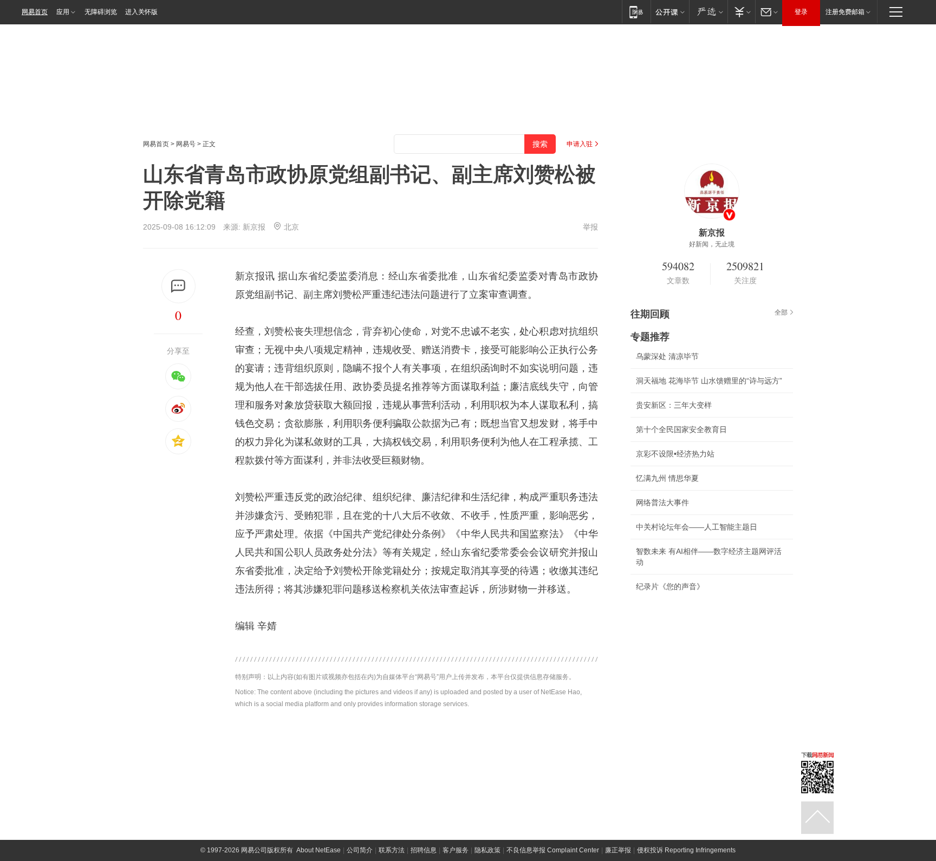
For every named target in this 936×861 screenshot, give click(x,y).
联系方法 (392, 850)
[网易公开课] (670, 11)
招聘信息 (424, 850)
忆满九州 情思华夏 (667, 478)
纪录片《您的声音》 (670, 586)
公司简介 (360, 850)
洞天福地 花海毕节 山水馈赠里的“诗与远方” (709, 380)
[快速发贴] (178, 286)
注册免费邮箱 (845, 12)
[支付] (741, 11)
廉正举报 (618, 850)
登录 (801, 12)
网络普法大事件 (662, 502)
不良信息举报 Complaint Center (552, 850)
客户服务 (456, 850)
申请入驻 (580, 144)
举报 (590, 227)
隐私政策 (487, 850)
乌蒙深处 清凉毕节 (667, 356)
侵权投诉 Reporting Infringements (686, 850)
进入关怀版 (141, 12)
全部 (781, 312)
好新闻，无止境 (711, 244)
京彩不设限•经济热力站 (675, 453)
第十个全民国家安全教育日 (681, 429)
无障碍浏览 (100, 12)
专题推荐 (650, 336)
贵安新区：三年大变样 (674, 405)
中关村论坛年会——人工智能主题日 (696, 527)
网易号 (186, 144)
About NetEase (318, 850)
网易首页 (35, 12)
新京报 (254, 227)
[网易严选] (708, 11)
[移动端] (636, 11)
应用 (62, 12)
